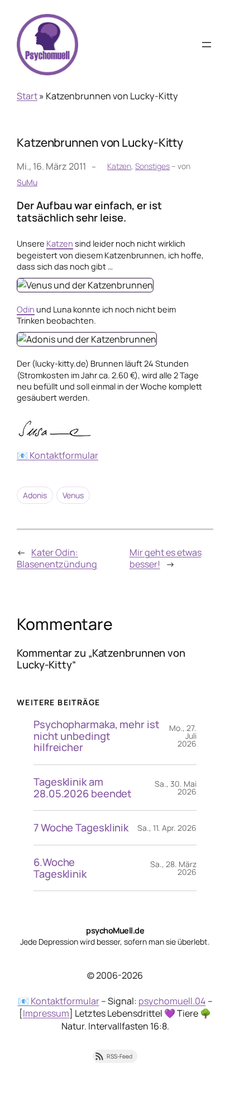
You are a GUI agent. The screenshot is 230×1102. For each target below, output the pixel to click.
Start (27, 96)
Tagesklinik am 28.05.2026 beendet (82, 787)
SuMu (27, 182)
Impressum (46, 1013)
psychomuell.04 (172, 1001)
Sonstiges (152, 166)
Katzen (119, 166)
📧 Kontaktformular (57, 455)
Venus (73, 495)
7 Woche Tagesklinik (80, 828)
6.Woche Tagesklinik (60, 867)
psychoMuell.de (115, 930)
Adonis (35, 495)
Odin (26, 309)
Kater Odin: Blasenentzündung (57, 558)
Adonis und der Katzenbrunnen (96, 334)
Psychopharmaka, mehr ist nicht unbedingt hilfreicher (96, 736)
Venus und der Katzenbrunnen (94, 280)
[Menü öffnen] (206, 44)
